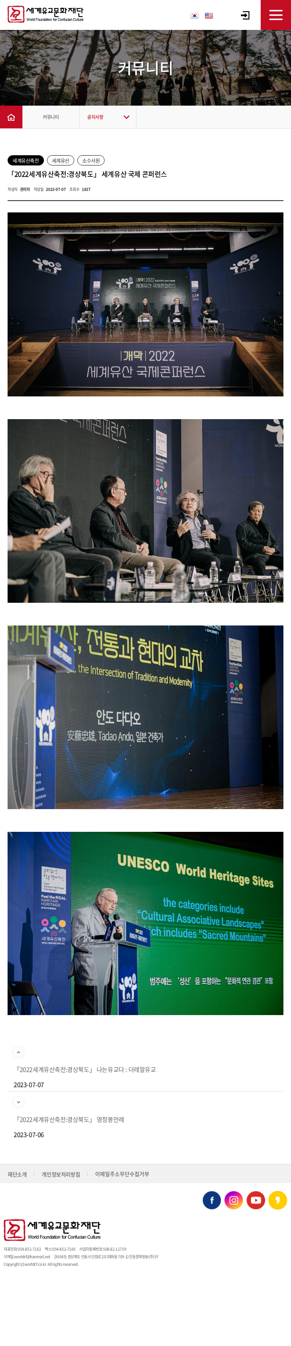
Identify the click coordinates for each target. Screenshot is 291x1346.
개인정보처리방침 (61, 1174)
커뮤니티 (51, 117)
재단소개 (17, 1174)
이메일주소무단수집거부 (122, 1174)
